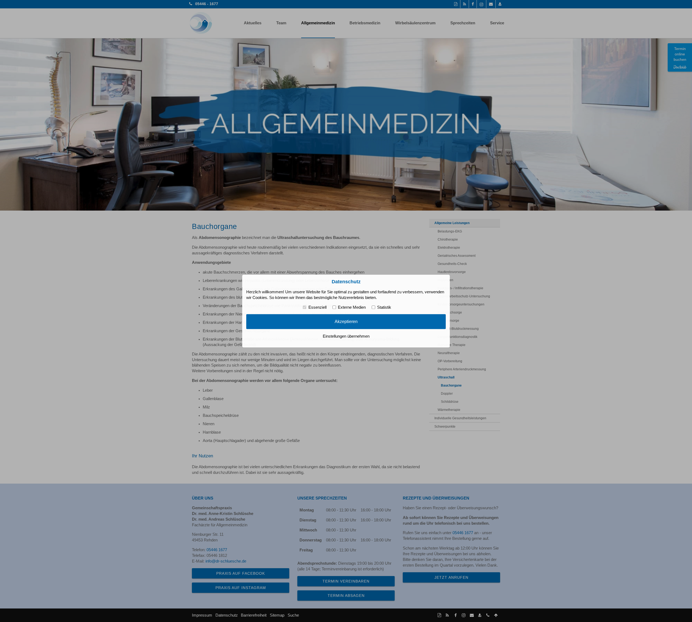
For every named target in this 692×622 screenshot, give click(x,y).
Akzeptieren (346, 321)
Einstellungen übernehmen (346, 336)
